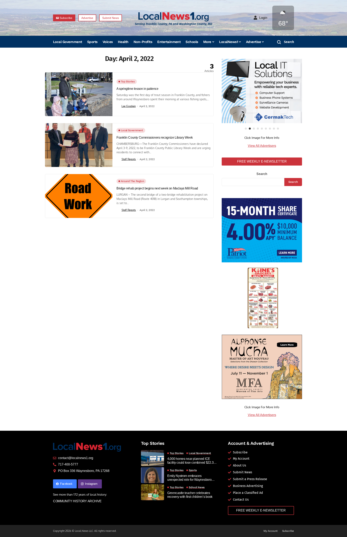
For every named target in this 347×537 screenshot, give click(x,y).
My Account (270, 530)
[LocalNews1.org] (173, 16)
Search (261, 174)
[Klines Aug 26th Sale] (262, 298)
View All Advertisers (262, 145)
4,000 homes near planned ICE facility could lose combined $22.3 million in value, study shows (190, 460)
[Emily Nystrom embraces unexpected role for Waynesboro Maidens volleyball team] (152, 475)
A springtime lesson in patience (137, 88)
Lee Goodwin (128, 106)
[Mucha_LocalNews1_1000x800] (262, 366)
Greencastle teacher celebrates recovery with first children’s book (189, 494)
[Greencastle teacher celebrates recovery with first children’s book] (152, 492)
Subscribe (288, 530)
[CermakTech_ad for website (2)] (262, 91)
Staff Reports (128, 159)
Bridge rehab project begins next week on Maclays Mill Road (157, 188)
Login (263, 17)
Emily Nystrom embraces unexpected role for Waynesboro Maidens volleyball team (189, 478)
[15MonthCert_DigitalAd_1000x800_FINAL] (262, 230)
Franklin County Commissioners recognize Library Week (154, 137)
